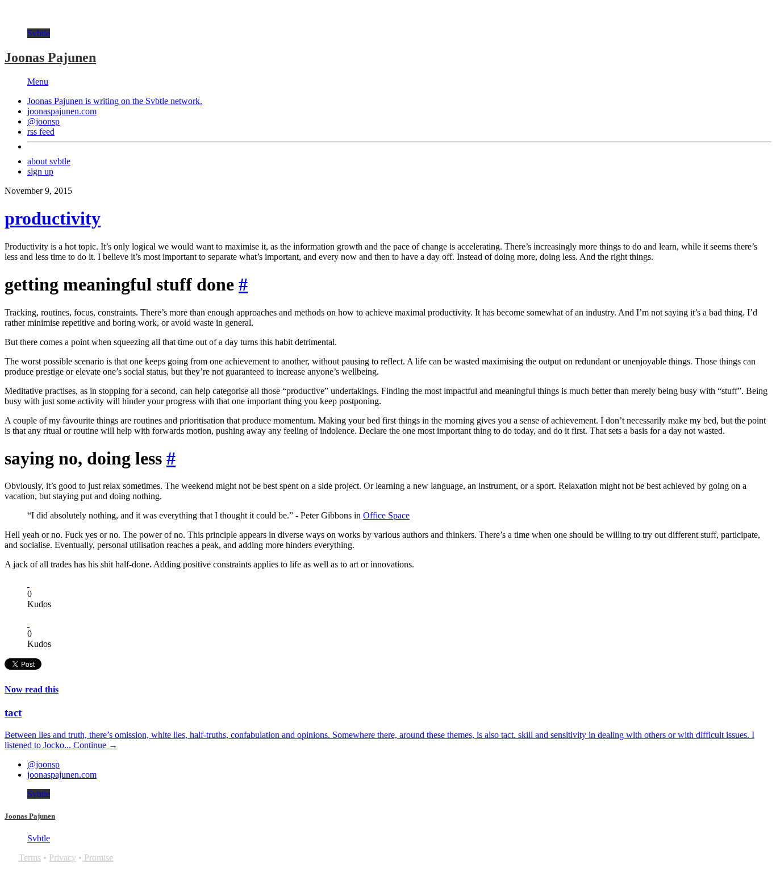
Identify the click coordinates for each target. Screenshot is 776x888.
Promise (98, 857)
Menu (37, 81)
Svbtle (38, 33)
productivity (53, 218)
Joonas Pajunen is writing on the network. (114, 101)
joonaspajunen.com (62, 111)
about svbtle (48, 161)
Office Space (386, 515)
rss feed (41, 131)
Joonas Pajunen (50, 57)
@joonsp (43, 121)
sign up (40, 171)
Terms (30, 857)
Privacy (62, 857)
